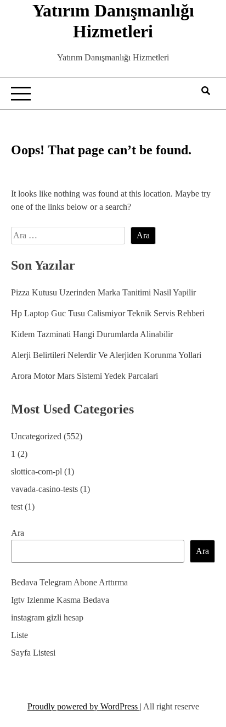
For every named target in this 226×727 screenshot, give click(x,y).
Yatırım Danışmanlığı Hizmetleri (113, 21)
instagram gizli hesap (47, 617)
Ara (17, 533)
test (16, 506)
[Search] (205, 91)
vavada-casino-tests (44, 489)
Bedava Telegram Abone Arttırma (69, 582)
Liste (19, 635)
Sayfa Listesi (33, 652)
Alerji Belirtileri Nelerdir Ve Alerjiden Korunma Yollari (106, 355)
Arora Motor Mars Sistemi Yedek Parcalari (84, 376)
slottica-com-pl (36, 471)
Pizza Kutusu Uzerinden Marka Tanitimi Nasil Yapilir (103, 292)
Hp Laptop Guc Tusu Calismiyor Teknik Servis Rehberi (108, 313)
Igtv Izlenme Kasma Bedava (60, 600)
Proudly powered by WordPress (83, 706)
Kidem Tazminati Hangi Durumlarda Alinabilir (92, 334)
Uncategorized (36, 436)
